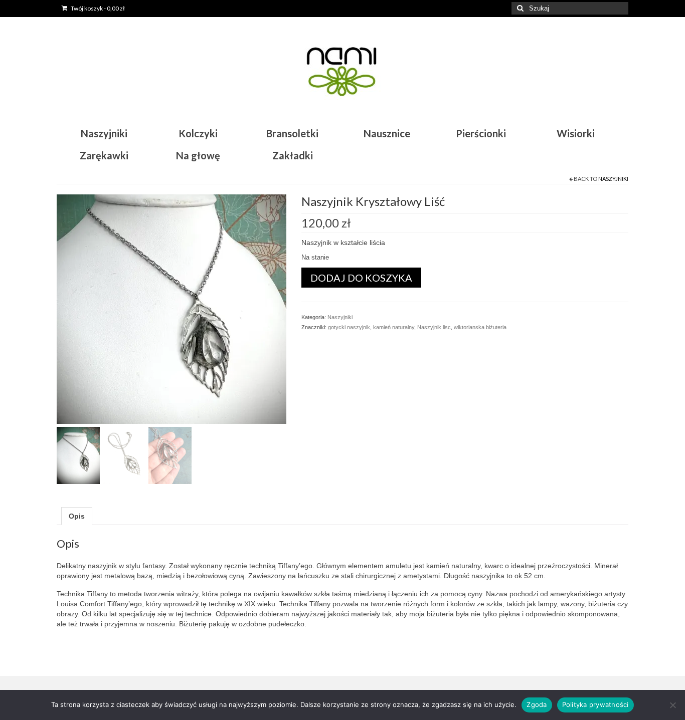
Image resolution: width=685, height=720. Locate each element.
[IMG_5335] (171, 308)
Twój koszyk (97, 8)
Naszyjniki (613, 178)
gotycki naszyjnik (349, 327)
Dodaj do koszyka (361, 278)
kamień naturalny (393, 327)
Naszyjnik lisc (434, 327)
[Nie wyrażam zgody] (672, 705)
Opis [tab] (77, 516)
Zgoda (537, 704)
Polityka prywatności (595, 704)
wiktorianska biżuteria (480, 327)
